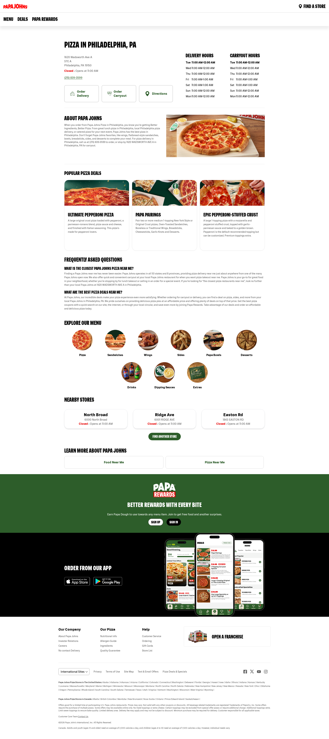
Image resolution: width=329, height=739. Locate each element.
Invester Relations (68, 641)
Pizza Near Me (215, 462)
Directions (159, 93)
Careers (62, 645)
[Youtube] (260, 672)
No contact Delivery (69, 650)
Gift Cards (147, 645)
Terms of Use (113, 671)
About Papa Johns (68, 636)
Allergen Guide (108, 641)
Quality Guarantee (110, 650)
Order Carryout (120, 93)
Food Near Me (114, 462)
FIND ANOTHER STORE (165, 436)
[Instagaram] (267, 672)
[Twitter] (253, 671)
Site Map (129, 671)
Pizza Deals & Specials (175, 671)
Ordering (147, 641)
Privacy (98, 671)
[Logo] (16, 6)
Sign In (173, 522)
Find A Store (314, 6)
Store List (147, 650)
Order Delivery (83, 93)
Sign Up (155, 522)
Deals (22, 19)
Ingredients (106, 645)
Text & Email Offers (148, 671)
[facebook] (246, 672)
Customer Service (151, 636)
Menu (8, 19)
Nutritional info (108, 636)
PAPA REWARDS (45, 19)
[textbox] (113, 135)
